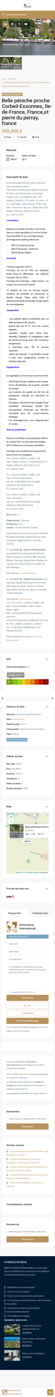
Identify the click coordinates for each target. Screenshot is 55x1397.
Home (4, 79)
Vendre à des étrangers (18, 1291)
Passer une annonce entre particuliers (25, 1296)
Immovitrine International (15, 1392)
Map (8, 806)
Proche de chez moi (17, 888)
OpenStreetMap (32, 872)
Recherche (27, 1126)
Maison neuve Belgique (33, 1353)
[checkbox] (7, 992)
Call (29, 1005)
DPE (8, 659)
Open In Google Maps (17, 740)
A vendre (7, 94)
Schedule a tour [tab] (40, 913)
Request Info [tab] (14, 913)
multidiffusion (17, 1074)
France (23, 724)
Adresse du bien (15, 706)
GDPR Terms (29, 992)
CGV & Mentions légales (18, 1316)
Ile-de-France (18, 719)
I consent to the (22, 992)
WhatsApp (28, 1013)
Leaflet (21, 872)
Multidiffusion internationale (21, 1287)
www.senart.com (28, 573)
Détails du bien (14, 756)
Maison (13, 79)
